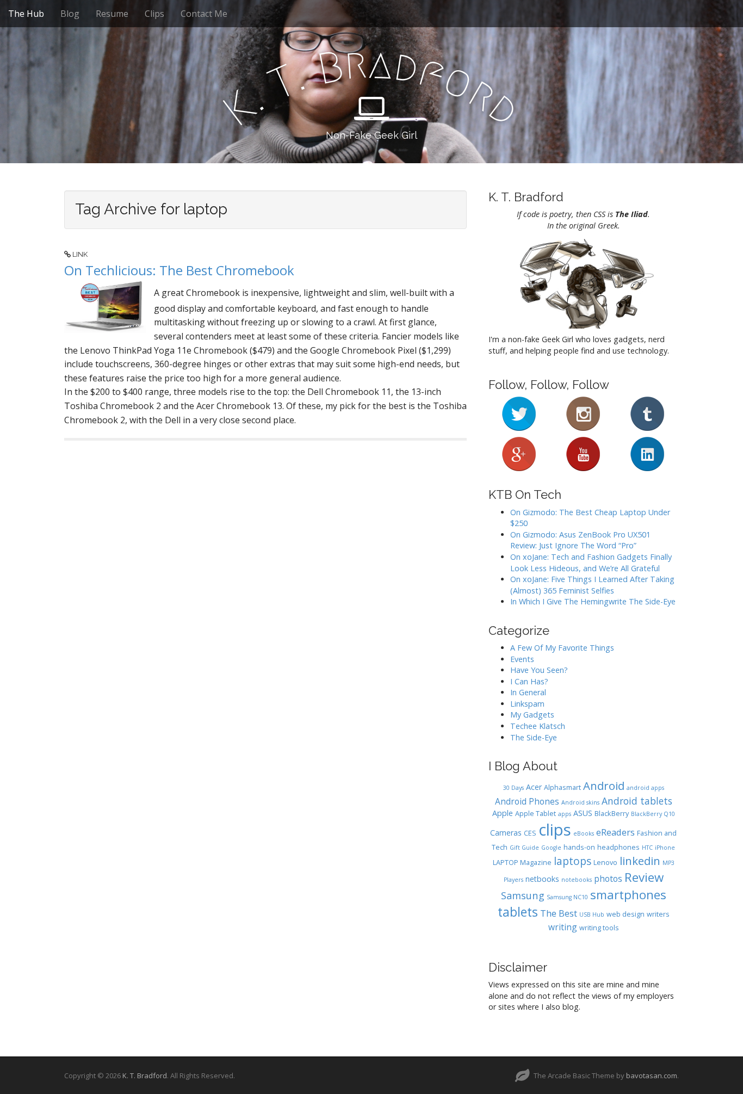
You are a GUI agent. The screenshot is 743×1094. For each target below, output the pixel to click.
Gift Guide (524, 847)
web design (625, 914)
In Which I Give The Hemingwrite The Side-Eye (593, 601)
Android (603, 785)
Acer (534, 787)
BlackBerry (612, 813)
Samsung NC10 (567, 897)
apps (564, 814)
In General (528, 692)
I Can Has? (529, 681)
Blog (69, 14)
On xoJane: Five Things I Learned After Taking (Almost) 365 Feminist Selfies (592, 585)
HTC (647, 847)
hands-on (579, 847)
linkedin (640, 860)
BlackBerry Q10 (653, 814)
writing (562, 927)
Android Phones (527, 801)
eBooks (583, 833)
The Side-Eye (533, 737)
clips (554, 829)
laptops (572, 861)
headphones (618, 847)
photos (608, 879)
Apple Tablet (535, 813)
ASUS (582, 813)
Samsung (522, 895)
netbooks (542, 879)
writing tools (599, 927)
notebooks (576, 879)
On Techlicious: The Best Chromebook (179, 270)
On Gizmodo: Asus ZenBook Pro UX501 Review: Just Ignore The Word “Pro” (580, 540)
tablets (518, 912)
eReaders (615, 832)
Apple (502, 813)
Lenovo (605, 862)
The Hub (26, 14)
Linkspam (527, 704)
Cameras (506, 832)
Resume (112, 14)
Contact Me (204, 14)
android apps (645, 788)
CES (530, 833)
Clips (154, 14)
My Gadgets (532, 714)
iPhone (665, 847)
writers (658, 914)
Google (551, 847)
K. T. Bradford (144, 1075)
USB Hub (591, 914)
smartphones (628, 894)
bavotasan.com (651, 1075)
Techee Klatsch (537, 726)
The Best (558, 913)
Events (522, 659)
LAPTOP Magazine (522, 862)
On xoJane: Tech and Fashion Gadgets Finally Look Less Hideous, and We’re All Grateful (591, 562)
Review (644, 877)
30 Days (513, 788)
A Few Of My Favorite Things (562, 647)
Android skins (580, 802)
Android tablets (637, 800)
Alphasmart (562, 787)
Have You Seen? (539, 670)
